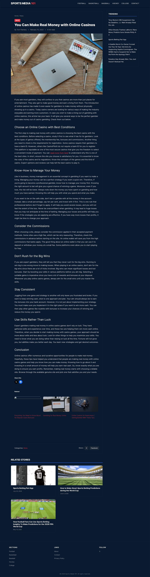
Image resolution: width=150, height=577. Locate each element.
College (125, 3)
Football (82, 3)
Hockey (115, 3)
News (21, 16)
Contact (135, 3)
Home (16, 16)
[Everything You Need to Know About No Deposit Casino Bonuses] (27, 404)
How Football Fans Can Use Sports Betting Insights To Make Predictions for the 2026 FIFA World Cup (33, 524)
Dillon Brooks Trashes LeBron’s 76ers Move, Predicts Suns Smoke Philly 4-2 (122, 32)
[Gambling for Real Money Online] (56, 404)
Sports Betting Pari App (23, 488)
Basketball (94, 3)
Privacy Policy (59, 558)
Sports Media (23, 3)
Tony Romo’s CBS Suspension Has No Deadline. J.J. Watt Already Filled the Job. (122, 22)
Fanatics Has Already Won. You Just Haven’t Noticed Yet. (122, 60)
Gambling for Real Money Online (54, 415)
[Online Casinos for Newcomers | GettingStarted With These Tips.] (85, 404)
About (56, 551)
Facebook (94, 448)
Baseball (106, 3)
